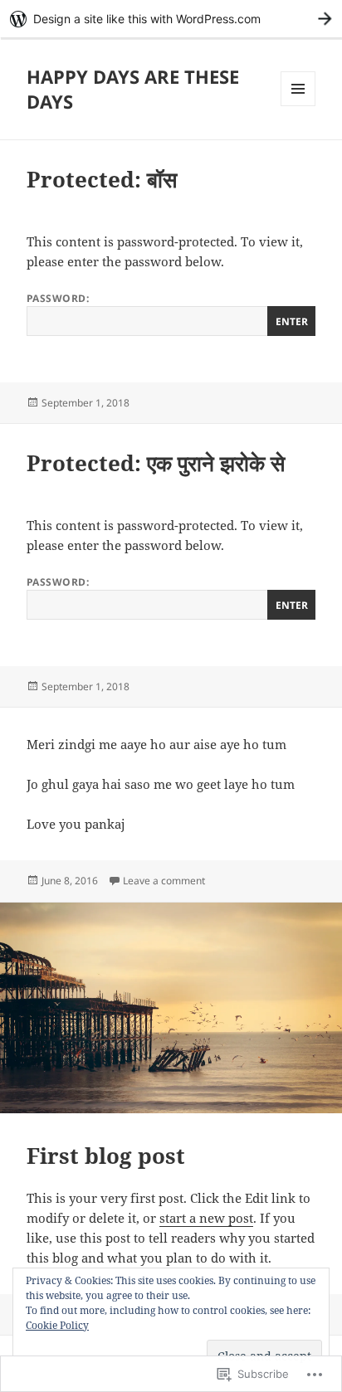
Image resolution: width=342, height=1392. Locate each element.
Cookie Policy (57, 1325)
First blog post (106, 1156)
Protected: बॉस (102, 179)
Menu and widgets (298, 105)
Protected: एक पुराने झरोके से (156, 463)
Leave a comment (164, 881)
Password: (58, 298)
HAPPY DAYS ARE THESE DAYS (133, 89)
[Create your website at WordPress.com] (171, 18)
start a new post (206, 1217)
